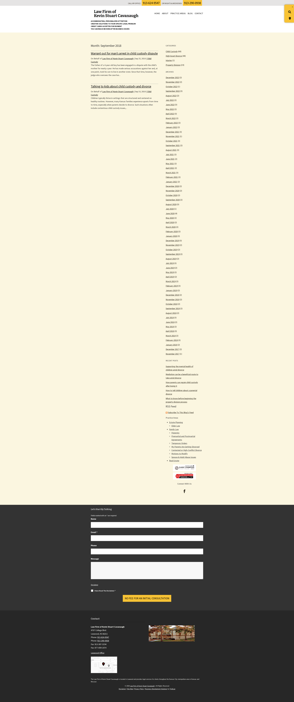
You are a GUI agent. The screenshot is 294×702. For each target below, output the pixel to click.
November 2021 (172, 136)
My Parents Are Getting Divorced (185, 446)
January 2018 (171, 344)
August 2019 (171, 258)
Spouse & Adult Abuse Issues (183, 457)
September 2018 (173, 308)
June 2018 (170, 322)
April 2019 (170, 276)
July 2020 (170, 209)
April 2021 (170, 168)
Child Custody (172, 51)
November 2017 (172, 354)
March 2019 (171, 281)
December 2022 (172, 77)
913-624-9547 (151, 3)
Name (93, 519)
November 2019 (172, 245)
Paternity (175, 432)
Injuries (169, 60)
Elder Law (175, 425)
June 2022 (170, 104)
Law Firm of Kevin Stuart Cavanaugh (117, 58)
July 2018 (170, 317)
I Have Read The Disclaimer (105, 591)
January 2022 (171, 127)
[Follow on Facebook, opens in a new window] (184, 491)
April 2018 (170, 331)
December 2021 (172, 132)
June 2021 (170, 159)
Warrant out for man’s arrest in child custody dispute (124, 53)
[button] (291, 685)
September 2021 (173, 145)
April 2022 (170, 113)
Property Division (173, 65)
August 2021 (171, 150)
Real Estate (174, 460)
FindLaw (172, 689)
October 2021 (171, 141)
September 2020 (173, 199)
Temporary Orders (179, 443)
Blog (190, 13)
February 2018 (172, 340)
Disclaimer (94, 585)
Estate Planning (176, 422)
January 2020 (171, 236)
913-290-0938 (192, 3)
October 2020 (171, 195)
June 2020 (170, 213)
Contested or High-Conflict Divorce (186, 450)
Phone (94, 545)
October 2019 (171, 249)
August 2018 (171, 313)
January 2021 (171, 181)
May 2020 (170, 218)
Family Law (174, 429)
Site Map (130, 689)
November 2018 (172, 299)
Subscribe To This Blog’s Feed (181, 412)
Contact (199, 13)
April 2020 (170, 222)
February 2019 (172, 286)
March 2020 (171, 227)
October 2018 (171, 304)
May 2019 (170, 272)
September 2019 (173, 254)
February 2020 (172, 231)
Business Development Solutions (156, 689)
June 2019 (170, 267)
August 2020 (171, 204)
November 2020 (172, 190)
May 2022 (170, 109)
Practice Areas (178, 13)
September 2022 (173, 91)
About (165, 13)
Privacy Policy (139, 689)
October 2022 (171, 86)
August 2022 (171, 95)
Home (157, 13)
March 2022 (171, 118)
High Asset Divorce (174, 56)
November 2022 (172, 82)
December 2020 (172, 186)
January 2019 (171, 290)
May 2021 (170, 163)
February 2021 (172, 177)
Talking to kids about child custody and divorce (121, 86)
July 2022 (170, 100)
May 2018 (170, 326)
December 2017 (172, 349)
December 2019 (172, 240)
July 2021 (170, 154)
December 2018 (172, 295)
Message (95, 558)
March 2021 (171, 172)
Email (94, 532)
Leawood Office (97, 653)
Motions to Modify (179, 453)
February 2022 (172, 122)
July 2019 (170, 263)
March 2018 (171, 335)
